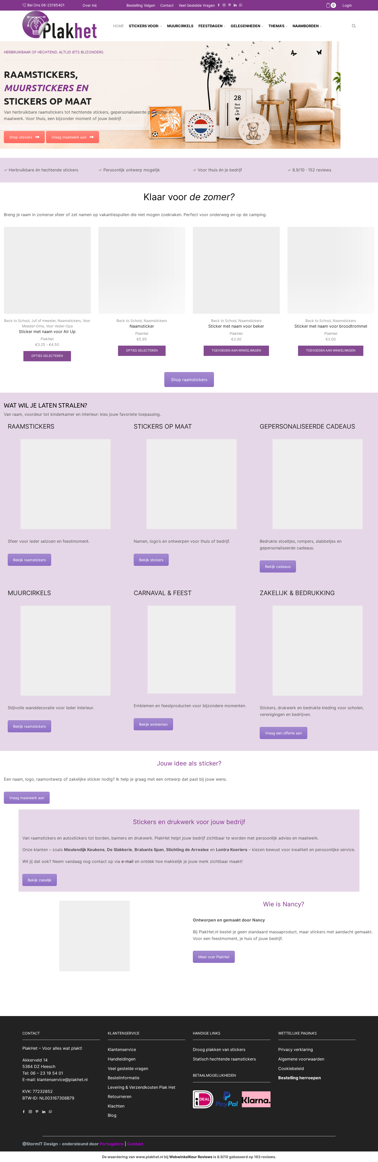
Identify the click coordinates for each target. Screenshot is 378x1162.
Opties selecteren (47, 356)
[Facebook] (218, 5)
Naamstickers (69, 320)
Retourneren (119, 1096)
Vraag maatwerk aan (68, 137)
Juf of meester (43, 320)
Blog (112, 1115)
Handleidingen (122, 1059)
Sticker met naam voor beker (236, 326)
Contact (167, 5)
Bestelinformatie (123, 1077)
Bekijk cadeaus (278, 566)
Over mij (89, 5)
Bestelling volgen (141, 5)
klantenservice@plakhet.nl (62, 1079)
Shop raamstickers (189, 379)
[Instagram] (224, 5)
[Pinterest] (229, 5)
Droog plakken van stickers (219, 1049)
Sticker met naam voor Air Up (47, 331)
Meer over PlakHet (213, 957)
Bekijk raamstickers (29, 560)
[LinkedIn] (235, 5)
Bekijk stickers (151, 560)
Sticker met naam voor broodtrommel (330, 326)
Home (118, 26)
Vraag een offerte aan (283, 733)
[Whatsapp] (240, 5)
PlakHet (47, 339)
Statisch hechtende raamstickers (224, 1059)
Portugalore (112, 1143)
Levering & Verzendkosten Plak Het (141, 1087)
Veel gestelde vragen (197, 5)
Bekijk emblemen (153, 724)
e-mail (126, 861)
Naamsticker (142, 326)
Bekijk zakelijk (39, 880)
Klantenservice (122, 1049)
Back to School (16, 320)
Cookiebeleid (291, 1068)
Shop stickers (20, 137)
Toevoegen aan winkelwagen (236, 350)
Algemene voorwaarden (301, 1059)
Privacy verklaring (295, 1049)
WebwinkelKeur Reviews (190, 1157)
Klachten (116, 1106)
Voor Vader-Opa (59, 326)
